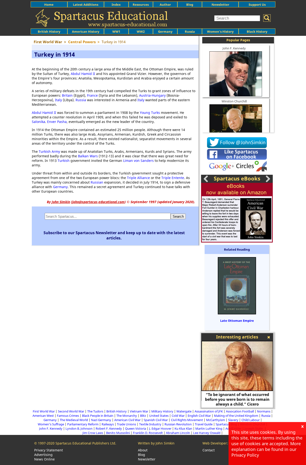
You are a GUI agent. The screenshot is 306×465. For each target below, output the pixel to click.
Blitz (143, 415)
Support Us (257, 4)
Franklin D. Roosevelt (148, 433)
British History (116, 411)
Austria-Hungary (152, 95)
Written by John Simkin (156, 443)
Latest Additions (85, 4)
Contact (208, 450)
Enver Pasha (57, 121)
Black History (257, 31)
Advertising (43, 454)
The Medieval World (74, 420)
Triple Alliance (138, 177)
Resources (141, 4)
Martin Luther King (208, 428)
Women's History (220, 31)
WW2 (141, 31)
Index (116, 4)
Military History (162, 411)
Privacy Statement (48, 450)
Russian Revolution (178, 424)
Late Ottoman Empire (237, 320)
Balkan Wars (88, 156)
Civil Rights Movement (187, 420)
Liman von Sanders (138, 160)
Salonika (38, 121)
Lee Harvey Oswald (206, 433)
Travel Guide (204, 424)
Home (49, 4)
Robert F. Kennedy (109, 428)
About (143, 450)
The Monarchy (126, 415)
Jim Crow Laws (92, 433)
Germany (165, 31)
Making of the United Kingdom (236, 415)
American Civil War (127, 420)
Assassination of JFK (209, 411)
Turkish (64, 160)
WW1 (116, 31)
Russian (97, 182)
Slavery (233, 420)
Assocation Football (240, 411)
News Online (44, 459)
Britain (67, 95)
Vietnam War (139, 411)
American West (43, 415)
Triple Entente (172, 177)
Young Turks (150, 112)
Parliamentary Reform (82, 424)
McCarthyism (215, 420)
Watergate (183, 411)
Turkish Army (49, 151)
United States (159, 415)
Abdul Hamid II (83, 73)
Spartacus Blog (226, 424)
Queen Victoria (135, 428)
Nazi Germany (101, 420)
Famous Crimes (68, 415)
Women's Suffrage (51, 424)
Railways (108, 424)
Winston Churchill (234, 101)
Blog (189, 4)
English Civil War (199, 415)
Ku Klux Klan (183, 428)
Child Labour (250, 420)
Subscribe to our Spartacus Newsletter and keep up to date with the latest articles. (114, 235)
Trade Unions (126, 424)
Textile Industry (150, 424)
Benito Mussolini (118, 433)
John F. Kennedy (234, 48)
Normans (263, 411)
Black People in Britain (97, 415)
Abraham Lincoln (178, 433)
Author (165, 4)
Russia (190, 31)
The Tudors (95, 411)
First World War (44, 411)
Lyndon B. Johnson (79, 428)
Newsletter (220, 4)
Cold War (178, 415)
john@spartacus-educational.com (98, 202)
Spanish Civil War (156, 420)
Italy (58, 100)
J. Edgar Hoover (160, 428)
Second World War (71, 411)
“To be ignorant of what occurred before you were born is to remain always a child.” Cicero (237, 399)
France (92, 95)
